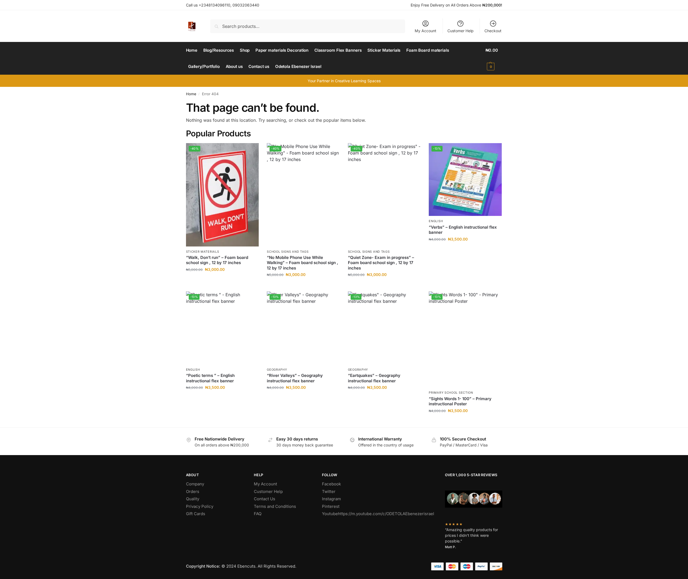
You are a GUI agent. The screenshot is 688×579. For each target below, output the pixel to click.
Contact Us (264, 498)
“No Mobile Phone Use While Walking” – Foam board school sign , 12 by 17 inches (302, 263)
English (436, 221)
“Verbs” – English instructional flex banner (463, 230)
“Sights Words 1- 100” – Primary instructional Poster (460, 401)
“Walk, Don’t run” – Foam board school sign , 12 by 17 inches (217, 260)
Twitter (328, 491)
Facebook (331, 483)
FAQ (257, 513)
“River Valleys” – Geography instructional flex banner (295, 378)
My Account (425, 30)
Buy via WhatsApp (224, 280)
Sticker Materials (202, 252)
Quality (192, 498)
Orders (192, 491)
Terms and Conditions (275, 506)
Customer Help (460, 30)
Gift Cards (195, 513)
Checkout (492, 30)
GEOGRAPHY (277, 369)
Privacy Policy (199, 506)
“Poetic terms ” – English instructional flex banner (210, 378)
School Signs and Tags (288, 252)
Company (195, 483)
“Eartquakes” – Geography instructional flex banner (374, 378)
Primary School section (451, 392)
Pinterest (331, 506)
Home (191, 94)
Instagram (331, 498)
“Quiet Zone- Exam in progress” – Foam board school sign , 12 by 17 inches (381, 263)
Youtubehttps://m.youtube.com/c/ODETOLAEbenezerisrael (378, 513)
